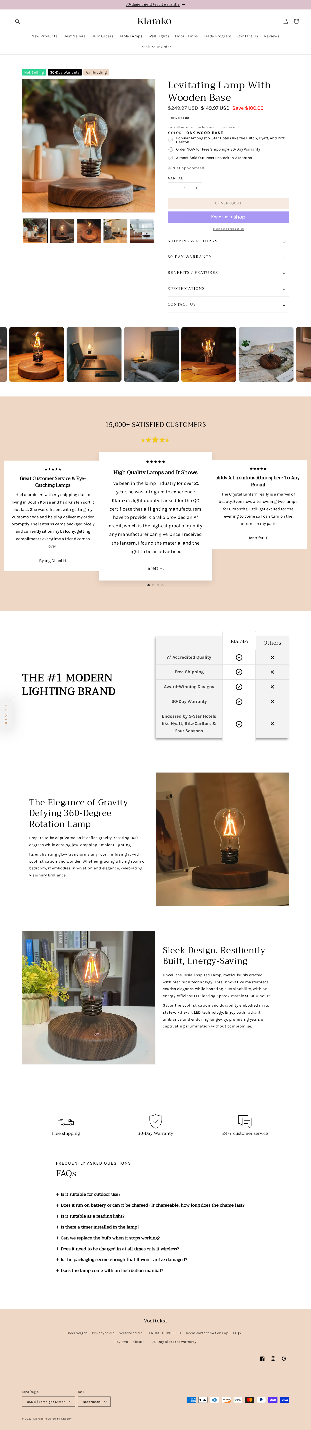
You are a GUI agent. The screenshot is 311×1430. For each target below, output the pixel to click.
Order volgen (77, 1333)
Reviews (121, 1342)
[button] (17, 21)
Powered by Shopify (58, 1418)
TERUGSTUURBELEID (164, 1333)
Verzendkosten (179, 127)
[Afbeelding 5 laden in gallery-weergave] (142, 231)
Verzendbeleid (131, 1333)
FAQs (237, 1333)
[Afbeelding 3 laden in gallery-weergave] (89, 231)
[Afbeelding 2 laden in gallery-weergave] (62, 231)
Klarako (38, 1418)
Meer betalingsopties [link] (228, 228)
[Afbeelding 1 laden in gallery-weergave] (35, 231)
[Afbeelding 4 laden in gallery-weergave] (115, 231)
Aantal (175, 178)
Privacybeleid (103, 1333)
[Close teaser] (14, 697)
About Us (140, 1342)
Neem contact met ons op (207, 1333)
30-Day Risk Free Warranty (174, 1342)
